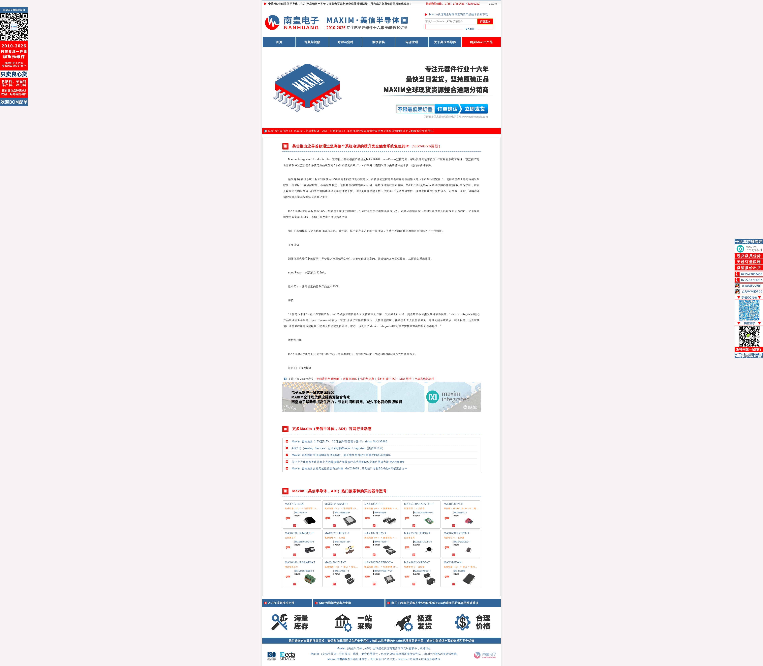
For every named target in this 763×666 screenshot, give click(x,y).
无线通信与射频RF (328, 378)
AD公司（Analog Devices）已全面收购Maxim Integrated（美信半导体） (338, 448)
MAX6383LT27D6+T (417, 533)
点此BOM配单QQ (752, 291)
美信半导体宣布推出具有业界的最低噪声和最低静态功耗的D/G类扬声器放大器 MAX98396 (348, 461)
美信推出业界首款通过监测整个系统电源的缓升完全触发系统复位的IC (390, 130)
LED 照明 (405, 378)
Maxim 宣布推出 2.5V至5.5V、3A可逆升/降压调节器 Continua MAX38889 (339, 441)
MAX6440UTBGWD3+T (300, 562)
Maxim (492, 3)
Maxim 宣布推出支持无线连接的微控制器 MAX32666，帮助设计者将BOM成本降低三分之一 (349, 468)
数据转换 (378, 42)
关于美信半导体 (445, 42)
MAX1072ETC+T (375, 533)
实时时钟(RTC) (386, 378)
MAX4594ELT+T (335, 562)
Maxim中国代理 (278, 130)
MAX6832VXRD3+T (417, 562)
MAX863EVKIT (454, 504)
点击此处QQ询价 (752, 285)
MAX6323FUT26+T (337, 533)
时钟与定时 (345, 42)
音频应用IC (350, 378)
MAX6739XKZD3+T (457, 533)
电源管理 (412, 42)
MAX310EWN (453, 562)
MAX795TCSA (294, 504)
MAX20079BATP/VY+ (378, 562)
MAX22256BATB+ (336, 504)
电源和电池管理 (424, 378)
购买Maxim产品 (481, 42)
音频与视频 (312, 42)
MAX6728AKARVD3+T (419, 504)
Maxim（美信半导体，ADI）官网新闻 (317, 130)
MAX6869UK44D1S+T (299, 533)
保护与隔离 (367, 378)
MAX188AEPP (373, 504)
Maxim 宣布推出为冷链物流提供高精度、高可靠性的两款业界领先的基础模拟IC (341, 455)
